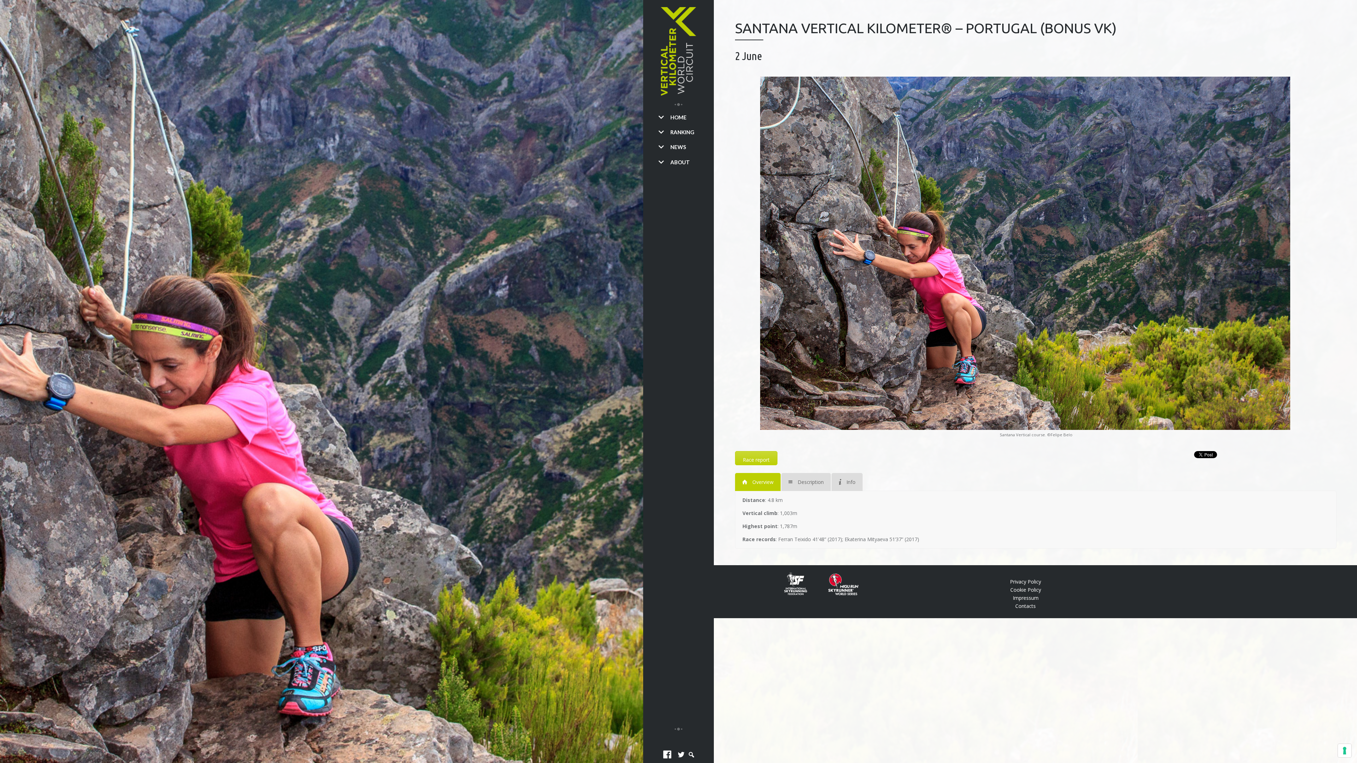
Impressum (1026, 598)
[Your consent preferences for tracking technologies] (1344, 750)
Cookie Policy (1025, 589)
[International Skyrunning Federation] (801, 593)
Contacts (1025, 606)
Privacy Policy (1025, 581)
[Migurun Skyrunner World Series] (838, 593)
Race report (756, 459)
